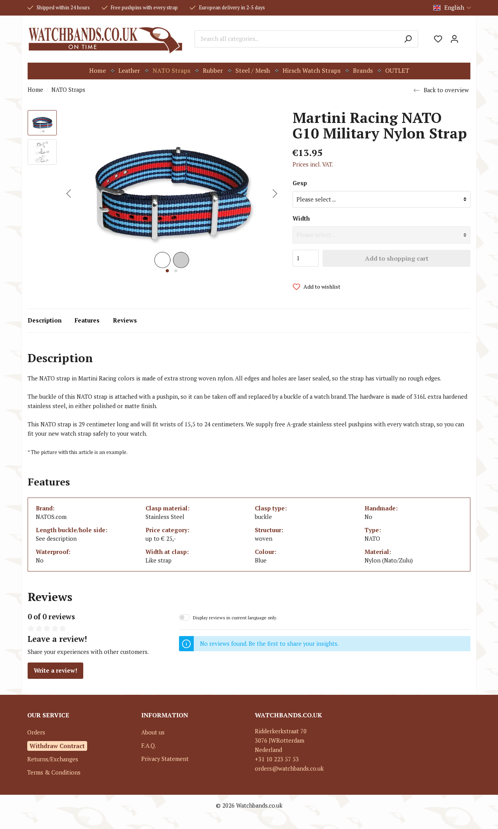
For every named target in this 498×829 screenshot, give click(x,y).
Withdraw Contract (57, 746)
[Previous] (68, 193)
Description (44, 320)
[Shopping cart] (466, 36)
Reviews (125, 320)
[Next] (275, 193)
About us (153, 732)
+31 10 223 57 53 (277, 759)
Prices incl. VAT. (313, 164)
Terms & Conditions (54, 772)
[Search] (408, 38)
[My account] (454, 39)
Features (87, 320)
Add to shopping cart (396, 258)
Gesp (300, 183)
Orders (36, 732)
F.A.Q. (148, 745)
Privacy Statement (165, 758)
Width (301, 218)
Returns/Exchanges (52, 759)
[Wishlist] (438, 39)
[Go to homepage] (105, 38)
